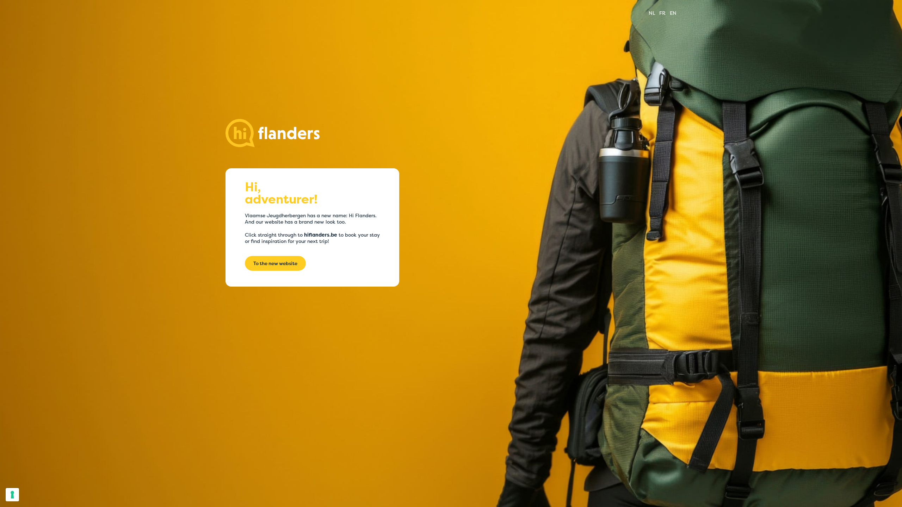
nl (652, 13)
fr (662, 13)
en (673, 13)
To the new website (275, 263)
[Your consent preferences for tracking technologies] (12, 494)
